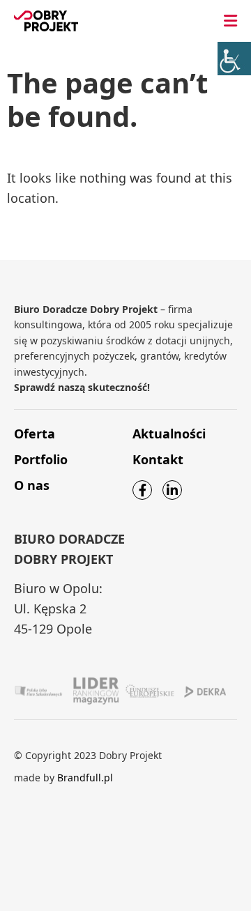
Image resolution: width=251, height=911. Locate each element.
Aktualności (169, 433)
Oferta (34, 433)
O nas (32, 485)
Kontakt (157, 459)
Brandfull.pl (85, 777)
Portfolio (41, 459)
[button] (230, 21)
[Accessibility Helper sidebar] (234, 58)
